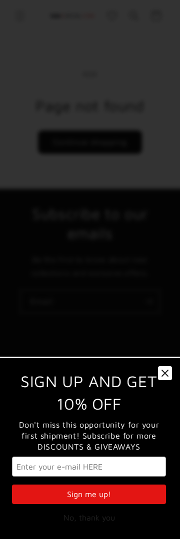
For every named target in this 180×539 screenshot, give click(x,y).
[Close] (165, 373)
